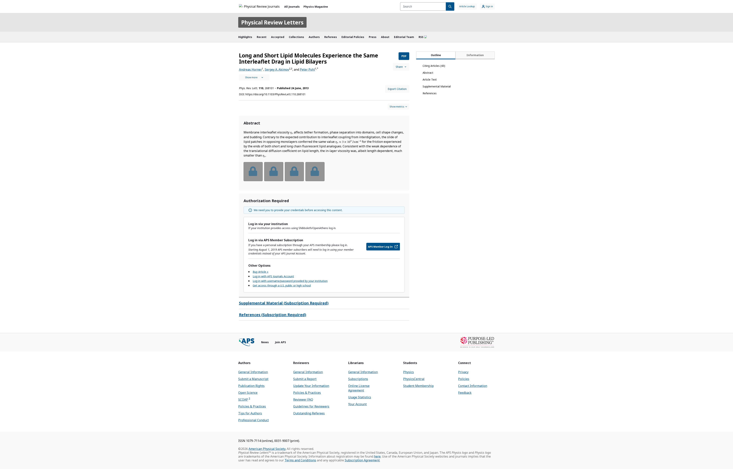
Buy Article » (260, 272)
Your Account (357, 404)
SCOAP (244, 399)
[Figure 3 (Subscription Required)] (294, 171)
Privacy (463, 372)
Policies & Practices (252, 406)
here (377, 456)
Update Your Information (311, 386)
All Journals (292, 6)
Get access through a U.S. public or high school (282, 285)
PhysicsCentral (414, 379)
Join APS (280, 342)
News (265, 342)
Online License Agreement (359, 388)
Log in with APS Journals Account (273, 276)
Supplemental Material (437, 86)
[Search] (450, 6)
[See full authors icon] (254, 77)
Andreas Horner (250, 69)
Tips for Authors (250, 413)
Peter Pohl (307, 69)
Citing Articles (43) (434, 66)
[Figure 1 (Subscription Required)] (253, 171)
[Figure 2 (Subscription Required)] (273, 171)
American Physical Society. (267, 449)
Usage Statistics (359, 397)
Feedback (464, 393)
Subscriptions (358, 379)
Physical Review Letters (272, 22)
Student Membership (418, 386)
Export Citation (397, 89)
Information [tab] (475, 55)
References (430, 93)
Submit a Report (304, 379)
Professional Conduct (253, 420)
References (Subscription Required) (272, 314)
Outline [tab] (436, 55)
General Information (253, 372)
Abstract (428, 72)
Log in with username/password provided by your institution (290, 281)
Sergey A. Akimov (277, 69)
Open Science (248, 393)
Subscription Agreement (362, 460)
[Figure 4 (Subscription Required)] (315, 171)
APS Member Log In (380, 246)
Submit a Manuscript (253, 379)
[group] (324, 174)
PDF (403, 56)
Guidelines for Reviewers (311, 406)
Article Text (430, 79)
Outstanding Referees (309, 413)
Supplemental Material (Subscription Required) (284, 303)
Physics (408, 372)
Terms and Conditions (300, 460)
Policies (463, 379)
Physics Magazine (316, 6)
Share (399, 67)
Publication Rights (251, 386)
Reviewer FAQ (303, 399)
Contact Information (472, 386)
